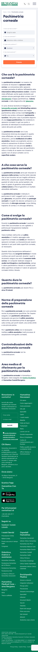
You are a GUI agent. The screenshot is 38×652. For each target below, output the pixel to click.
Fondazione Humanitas (9, 568)
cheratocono (6, 99)
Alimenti (22, 617)
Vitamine (22, 606)
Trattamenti (23, 426)
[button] (34, 4)
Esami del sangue (25, 608)
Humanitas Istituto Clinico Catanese (28, 567)
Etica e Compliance (26, 437)
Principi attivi (24, 586)
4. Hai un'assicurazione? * (9, 52)
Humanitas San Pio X (26, 544)
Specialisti (23, 594)
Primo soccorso (25, 611)
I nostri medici (24, 417)
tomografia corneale (9, 108)
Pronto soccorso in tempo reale (10, 542)
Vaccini (22, 603)
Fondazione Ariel (7, 571)
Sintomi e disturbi (25, 580)
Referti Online (6, 538)
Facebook (5, 525)
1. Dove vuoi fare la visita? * (10, 28)
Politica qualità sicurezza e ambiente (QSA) (28, 448)
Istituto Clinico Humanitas (28, 541)
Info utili (22, 409)
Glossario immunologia (27, 591)
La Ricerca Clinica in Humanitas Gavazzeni (8, 575)
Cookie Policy (22, 646)
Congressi (5, 546)
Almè (3, 592)
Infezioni (22, 597)
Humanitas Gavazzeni (27, 538)
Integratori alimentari (26, 583)
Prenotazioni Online (8, 536)
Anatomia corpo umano (27, 620)
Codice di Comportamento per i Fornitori (27, 442)
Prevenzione (24, 588)
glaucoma (29, 101)
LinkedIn (5, 527)
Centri (22, 414)
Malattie (22, 420)
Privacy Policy (14, 646)
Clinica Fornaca (25, 558)
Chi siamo (23, 400)
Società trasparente (26, 434)
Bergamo (4, 590)
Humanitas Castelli (26, 552)
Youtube (12, 525)
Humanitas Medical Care (27, 546)
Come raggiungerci (26, 403)
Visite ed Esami (25, 423)
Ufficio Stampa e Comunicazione (25, 453)
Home (4, 12)
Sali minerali (23, 614)
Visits (9, 12)
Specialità (23, 411)
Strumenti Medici (25, 600)
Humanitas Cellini (25, 555)
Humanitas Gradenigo (27, 561)
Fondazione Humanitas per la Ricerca (9, 564)
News (22, 429)
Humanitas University (8, 560)
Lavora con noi (24, 431)
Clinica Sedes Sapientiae (28, 563)
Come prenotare (25, 406)
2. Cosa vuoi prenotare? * (9, 36)
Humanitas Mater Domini (27, 549)
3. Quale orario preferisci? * (10, 44)
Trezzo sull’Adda (7, 595)
